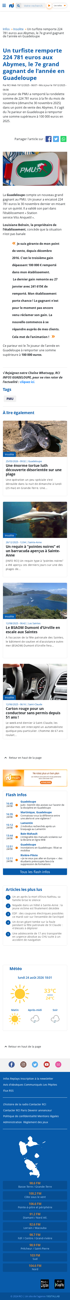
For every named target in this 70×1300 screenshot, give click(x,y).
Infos (6, 1078)
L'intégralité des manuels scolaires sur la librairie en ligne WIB (41, 838)
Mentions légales (48, 1116)
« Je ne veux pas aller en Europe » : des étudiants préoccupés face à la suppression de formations (41, 861)
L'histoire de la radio (15, 1104)
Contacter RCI (37, 1104)
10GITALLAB (53, 1296)
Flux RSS (8, 1090)
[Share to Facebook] (49, 139)
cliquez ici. (27, 382)
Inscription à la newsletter (37, 1078)
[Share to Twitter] (56, 139)
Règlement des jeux (35, 1122)
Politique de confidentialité (20, 1116)
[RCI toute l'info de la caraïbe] (12, 5)
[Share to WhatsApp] (63, 139)
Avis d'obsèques (13, 1084)
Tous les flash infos (35, 872)
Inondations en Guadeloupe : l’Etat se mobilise (41, 849)
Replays (15, 1078)
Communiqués (33, 1084)
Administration (12, 1122)
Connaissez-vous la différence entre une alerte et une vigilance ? (40, 817)
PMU (10, 399)
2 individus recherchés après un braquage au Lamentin (38, 828)
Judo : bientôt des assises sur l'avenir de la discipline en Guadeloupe (42, 806)
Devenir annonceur (40, 1110)
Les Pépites (50, 1084)
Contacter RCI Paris (15, 1110)
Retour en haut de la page (25, 757)
